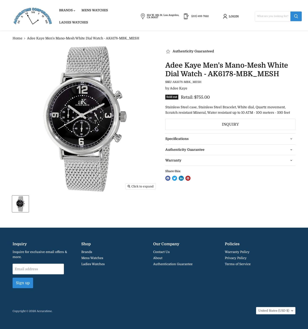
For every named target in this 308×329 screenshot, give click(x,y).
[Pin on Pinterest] (187, 178)
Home (17, 38)
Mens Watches (95, 10)
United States (273, 310)
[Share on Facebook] (167, 178)
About (157, 258)
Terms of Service (238, 264)
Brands (66, 10)
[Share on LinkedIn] (181, 178)
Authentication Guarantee (173, 264)
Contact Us (161, 252)
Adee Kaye (178, 88)
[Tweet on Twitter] (174, 178)
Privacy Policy (236, 258)
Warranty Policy (237, 252)
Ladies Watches (73, 22)
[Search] (296, 16)
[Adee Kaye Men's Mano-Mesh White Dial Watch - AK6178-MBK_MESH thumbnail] (20, 204)
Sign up (23, 283)
